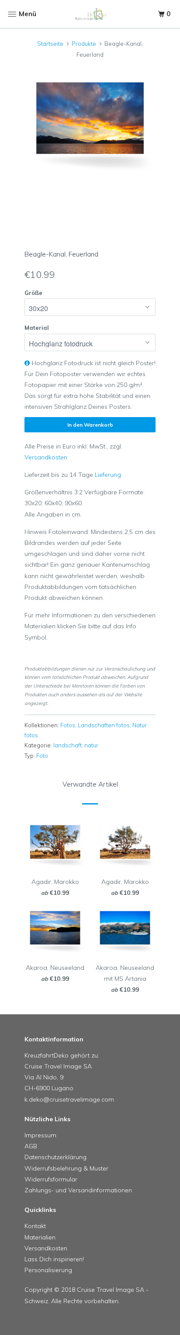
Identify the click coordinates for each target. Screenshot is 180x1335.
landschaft (67, 745)
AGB (30, 1146)
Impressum (40, 1135)
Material (36, 327)
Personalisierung (48, 1270)
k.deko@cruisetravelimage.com (69, 1099)
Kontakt (35, 1226)
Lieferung (108, 475)
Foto (42, 755)
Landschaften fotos (104, 725)
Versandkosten (45, 457)
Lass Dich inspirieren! (54, 1259)
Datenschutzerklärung (55, 1157)
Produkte (84, 43)
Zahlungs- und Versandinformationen (78, 1190)
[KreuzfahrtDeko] (90, 14)
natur (91, 745)
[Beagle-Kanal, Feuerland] (90, 125)
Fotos (67, 725)
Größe (33, 292)
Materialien (39, 1237)
